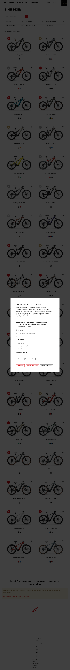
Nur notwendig (46, 365)
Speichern (20, 365)
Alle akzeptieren (32, 365)
